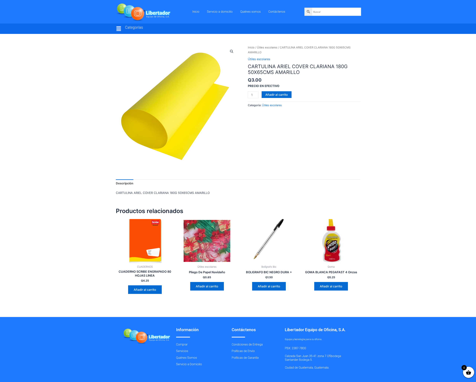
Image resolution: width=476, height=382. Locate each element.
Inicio (195, 11)
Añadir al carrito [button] (145, 289)
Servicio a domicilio (220, 11)
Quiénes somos (250, 11)
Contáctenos (276, 11)
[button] (118, 28)
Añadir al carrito (276, 94)
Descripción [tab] (124, 183)
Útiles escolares (267, 47)
